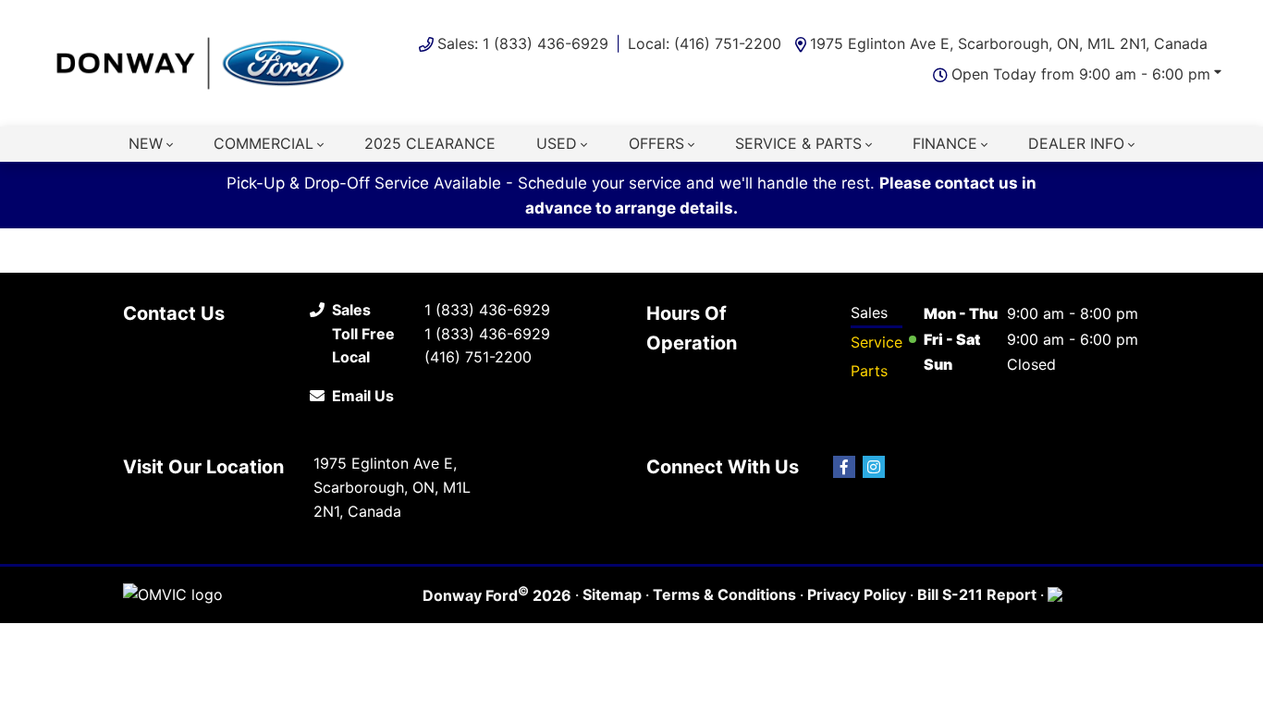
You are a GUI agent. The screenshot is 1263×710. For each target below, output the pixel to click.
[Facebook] (844, 467)
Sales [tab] (869, 312)
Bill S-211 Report (976, 594)
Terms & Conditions (724, 594)
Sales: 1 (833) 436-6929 (522, 43)
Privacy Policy (856, 594)
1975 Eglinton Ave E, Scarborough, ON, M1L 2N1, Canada (1009, 43)
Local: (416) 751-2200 (704, 43)
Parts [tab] (869, 370)
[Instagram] (874, 467)
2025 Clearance (430, 143)
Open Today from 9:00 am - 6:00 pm (1080, 74)
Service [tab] (876, 342)
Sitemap (612, 594)
